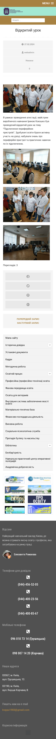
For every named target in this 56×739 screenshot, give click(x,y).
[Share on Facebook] (28, 276)
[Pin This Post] (28, 295)
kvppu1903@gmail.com (15, 709)
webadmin (29, 52)
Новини (29, 60)
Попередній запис (28, 319)
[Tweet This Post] (28, 286)
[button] (28, 732)
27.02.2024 (29, 44)
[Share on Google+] (28, 304)
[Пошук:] (28, 20)
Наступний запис (28, 323)
